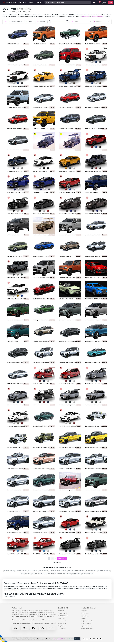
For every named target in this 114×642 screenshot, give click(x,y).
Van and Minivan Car (97, 16)
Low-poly (42, 21)
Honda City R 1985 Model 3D (66, 383)
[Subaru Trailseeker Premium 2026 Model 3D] (18, 76)
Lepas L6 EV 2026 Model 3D (92, 43)
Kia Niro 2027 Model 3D (65, 256)
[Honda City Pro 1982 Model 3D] (44, 395)
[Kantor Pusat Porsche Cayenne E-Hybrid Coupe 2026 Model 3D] (96, 374)
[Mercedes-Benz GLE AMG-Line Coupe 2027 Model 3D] (18, 480)
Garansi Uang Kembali (87, 628)
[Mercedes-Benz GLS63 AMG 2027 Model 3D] (18, 523)
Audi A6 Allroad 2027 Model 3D (93, 511)
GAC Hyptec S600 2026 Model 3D (15, 383)
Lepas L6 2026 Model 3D (39, 43)
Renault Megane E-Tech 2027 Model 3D (95, 341)
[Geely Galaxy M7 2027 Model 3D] (70, 501)
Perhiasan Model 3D (104, 570)
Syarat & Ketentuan (86, 626)
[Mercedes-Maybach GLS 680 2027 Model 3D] (70, 225)
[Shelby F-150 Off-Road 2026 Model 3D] (70, 55)
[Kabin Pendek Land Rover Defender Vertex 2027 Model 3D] (44, 353)
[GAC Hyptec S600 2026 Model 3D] (18, 374)
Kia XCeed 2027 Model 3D (13, 511)
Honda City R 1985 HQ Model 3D (41, 383)
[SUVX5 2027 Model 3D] (18, 331)
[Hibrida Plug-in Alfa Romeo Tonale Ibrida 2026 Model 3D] (18, 289)
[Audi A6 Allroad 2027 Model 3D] (96, 501)
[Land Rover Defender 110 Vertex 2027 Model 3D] (70, 268)
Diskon (30, 21)
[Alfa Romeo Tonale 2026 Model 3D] (70, 183)
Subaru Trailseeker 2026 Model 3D (94, 86)
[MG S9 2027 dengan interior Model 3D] (18, 55)
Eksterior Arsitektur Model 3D (58, 570)
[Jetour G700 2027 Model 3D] (96, 246)
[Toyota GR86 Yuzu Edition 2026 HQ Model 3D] (44, 76)
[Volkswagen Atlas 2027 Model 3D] (44, 310)
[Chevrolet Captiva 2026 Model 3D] (18, 119)
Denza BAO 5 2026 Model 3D (40, 128)
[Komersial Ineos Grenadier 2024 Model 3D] (96, 161)
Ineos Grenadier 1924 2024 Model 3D (94, 532)
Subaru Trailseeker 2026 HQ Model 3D (69, 86)
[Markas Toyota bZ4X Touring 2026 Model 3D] (18, 183)
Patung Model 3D (9, 570)
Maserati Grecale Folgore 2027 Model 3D (43, 468)
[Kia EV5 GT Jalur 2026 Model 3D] (44, 501)
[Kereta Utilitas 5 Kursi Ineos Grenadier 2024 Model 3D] (18, 268)
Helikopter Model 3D (50, 573)
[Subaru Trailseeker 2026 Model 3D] (96, 76)
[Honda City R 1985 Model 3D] (70, 374)
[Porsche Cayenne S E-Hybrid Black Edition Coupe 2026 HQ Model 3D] (70, 544)
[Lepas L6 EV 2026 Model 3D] (96, 34)
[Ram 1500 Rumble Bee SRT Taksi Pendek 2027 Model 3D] (96, 438)
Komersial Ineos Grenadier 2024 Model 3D (96, 171)
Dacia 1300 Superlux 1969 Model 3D (42, 553)
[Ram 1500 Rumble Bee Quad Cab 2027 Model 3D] (96, 459)
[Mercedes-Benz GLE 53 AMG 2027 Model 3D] (44, 480)
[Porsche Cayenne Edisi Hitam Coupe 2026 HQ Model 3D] (18, 204)
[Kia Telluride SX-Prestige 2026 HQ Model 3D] (70, 395)
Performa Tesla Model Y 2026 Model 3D (69, 532)
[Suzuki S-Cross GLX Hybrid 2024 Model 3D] (96, 289)
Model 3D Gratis (62, 616)
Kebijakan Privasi (86, 623)
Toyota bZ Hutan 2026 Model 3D (93, 213)
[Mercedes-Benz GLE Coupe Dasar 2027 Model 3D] (70, 331)
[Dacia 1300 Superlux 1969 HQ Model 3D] (18, 544)
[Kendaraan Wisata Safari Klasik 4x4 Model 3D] (44, 140)
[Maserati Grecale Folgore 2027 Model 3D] (44, 459)
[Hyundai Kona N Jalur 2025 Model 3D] (96, 268)
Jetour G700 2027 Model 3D (92, 256)
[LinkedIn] (97, 638)
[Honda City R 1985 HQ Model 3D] (44, 374)
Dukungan (84, 611)
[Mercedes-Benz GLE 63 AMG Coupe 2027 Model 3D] (44, 98)
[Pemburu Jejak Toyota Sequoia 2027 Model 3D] (70, 119)
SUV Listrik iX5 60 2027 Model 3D (67, 320)
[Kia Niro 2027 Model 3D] (70, 246)
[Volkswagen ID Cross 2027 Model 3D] (18, 246)
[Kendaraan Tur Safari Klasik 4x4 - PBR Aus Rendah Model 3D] (70, 140)
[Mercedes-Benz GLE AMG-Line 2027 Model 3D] (44, 523)
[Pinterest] (90, 638)
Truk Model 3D (77, 573)
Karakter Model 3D (21, 570)
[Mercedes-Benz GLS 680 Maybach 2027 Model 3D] (96, 98)
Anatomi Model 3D (88, 573)
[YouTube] (100, 638)
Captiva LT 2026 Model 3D (66, 107)
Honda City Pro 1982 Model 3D (40, 405)
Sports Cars (85, 16)
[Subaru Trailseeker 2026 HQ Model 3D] (70, 76)
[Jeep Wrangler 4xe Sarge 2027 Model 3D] (44, 438)
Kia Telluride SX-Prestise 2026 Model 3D (95, 405)
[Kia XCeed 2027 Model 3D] (18, 501)
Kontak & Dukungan (88, 608)
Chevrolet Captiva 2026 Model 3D (15, 128)
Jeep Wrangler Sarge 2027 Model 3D (16, 447)
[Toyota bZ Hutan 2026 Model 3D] (96, 204)
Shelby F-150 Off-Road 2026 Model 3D (69, 65)
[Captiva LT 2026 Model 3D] (70, 98)
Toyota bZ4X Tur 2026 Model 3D (41, 192)
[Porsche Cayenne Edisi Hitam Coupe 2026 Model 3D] (44, 204)
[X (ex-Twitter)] (87, 638)
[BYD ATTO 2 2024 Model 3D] (70, 289)
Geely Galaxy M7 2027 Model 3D (67, 511)
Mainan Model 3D (26, 573)
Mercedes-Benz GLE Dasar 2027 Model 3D (18, 362)
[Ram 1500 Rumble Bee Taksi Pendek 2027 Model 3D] (18, 459)
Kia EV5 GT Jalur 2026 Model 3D (41, 511)
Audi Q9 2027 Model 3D (13, 43)
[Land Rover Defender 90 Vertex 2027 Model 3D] (44, 268)
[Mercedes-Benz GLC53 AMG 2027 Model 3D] (18, 140)
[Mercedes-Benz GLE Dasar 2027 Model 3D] (18, 353)
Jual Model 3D (62, 621)
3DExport (14, 611)
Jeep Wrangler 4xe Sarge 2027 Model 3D (43, 447)
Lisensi (83, 618)
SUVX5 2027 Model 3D (12, 341)
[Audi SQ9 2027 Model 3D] (18, 225)
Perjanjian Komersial (87, 621)
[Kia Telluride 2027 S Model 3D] (18, 161)
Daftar (110, 2)
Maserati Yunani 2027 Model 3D (67, 468)
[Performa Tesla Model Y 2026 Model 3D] (70, 523)
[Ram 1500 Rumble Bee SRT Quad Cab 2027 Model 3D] (70, 438)
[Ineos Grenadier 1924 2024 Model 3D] (96, 523)
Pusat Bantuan (85, 613)
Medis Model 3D (37, 573)
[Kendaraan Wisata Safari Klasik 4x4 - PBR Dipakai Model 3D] (44, 225)
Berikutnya (61, 558)
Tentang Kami (17, 608)
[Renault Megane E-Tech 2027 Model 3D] (96, 331)
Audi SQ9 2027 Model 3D (13, 235)
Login (104, 2)
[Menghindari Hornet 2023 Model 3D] (70, 161)
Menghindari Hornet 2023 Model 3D (68, 171)
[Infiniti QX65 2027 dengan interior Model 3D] (44, 289)
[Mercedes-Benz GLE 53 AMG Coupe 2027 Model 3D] (44, 416)
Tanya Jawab (85, 616)
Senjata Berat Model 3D (64, 573)
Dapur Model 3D (33, 570)
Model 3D (61, 611)
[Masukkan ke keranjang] (23, 40)
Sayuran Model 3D (92, 570)
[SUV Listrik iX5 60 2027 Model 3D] (70, 310)
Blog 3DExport (62, 626)
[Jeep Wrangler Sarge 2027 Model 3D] (18, 438)
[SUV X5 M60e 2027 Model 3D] (96, 310)
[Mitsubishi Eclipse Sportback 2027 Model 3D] (44, 246)
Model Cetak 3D (62, 613)
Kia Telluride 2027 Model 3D (40, 171)
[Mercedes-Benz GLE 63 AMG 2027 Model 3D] (44, 55)
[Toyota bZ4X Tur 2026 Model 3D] (44, 183)
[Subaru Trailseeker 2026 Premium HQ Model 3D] (96, 55)
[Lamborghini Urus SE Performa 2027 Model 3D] (18, 310)
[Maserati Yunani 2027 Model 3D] (70, 459)
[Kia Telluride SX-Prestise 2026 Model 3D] (96, 395)
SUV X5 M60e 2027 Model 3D (93, 320)
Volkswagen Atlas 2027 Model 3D (41, 320)
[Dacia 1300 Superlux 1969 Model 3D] (44, 544)
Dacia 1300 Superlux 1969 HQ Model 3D (17, 553)
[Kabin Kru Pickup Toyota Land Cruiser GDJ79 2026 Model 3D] (70, 480)
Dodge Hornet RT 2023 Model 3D (93, 150)
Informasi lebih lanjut (60, 639)
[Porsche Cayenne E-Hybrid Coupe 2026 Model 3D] (18, 395)
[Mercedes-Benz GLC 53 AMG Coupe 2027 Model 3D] (96, 119)
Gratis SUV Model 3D (17, 21)
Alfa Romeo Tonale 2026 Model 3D (68, 192)
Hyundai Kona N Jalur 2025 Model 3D (94, 277)
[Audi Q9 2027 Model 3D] (18, 34)
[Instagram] (83, 638)
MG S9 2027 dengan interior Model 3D (16, 65)
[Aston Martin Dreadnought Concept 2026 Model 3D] (70, 34)
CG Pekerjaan (62, 628)
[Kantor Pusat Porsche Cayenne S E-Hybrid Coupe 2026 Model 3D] (18, 416)
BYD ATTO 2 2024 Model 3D (66, 298)
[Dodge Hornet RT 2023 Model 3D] (96, 140)
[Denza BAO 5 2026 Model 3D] (44, 119)
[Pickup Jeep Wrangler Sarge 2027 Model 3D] (96, 416)
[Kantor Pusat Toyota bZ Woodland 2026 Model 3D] (70, 204)
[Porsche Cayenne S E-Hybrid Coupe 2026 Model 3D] (70, 416)
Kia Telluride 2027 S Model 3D (14, 171)
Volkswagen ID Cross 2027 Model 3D (16, 256)
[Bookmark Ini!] (26, 40)
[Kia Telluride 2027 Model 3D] (44, 161)
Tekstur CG (61, 618)
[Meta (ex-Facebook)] (94, 638)
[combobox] (82, 21)
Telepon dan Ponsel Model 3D (77, 570)
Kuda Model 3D (44, 570)
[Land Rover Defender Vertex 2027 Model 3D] (70, 353)
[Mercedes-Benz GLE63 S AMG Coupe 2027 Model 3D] (96, 480)
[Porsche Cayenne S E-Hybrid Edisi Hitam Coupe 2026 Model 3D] (96, 544)
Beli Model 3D (63, 608)
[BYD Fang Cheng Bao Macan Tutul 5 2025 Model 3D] (18, 98)
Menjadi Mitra (62, 623)
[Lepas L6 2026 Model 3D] (44, 34)
